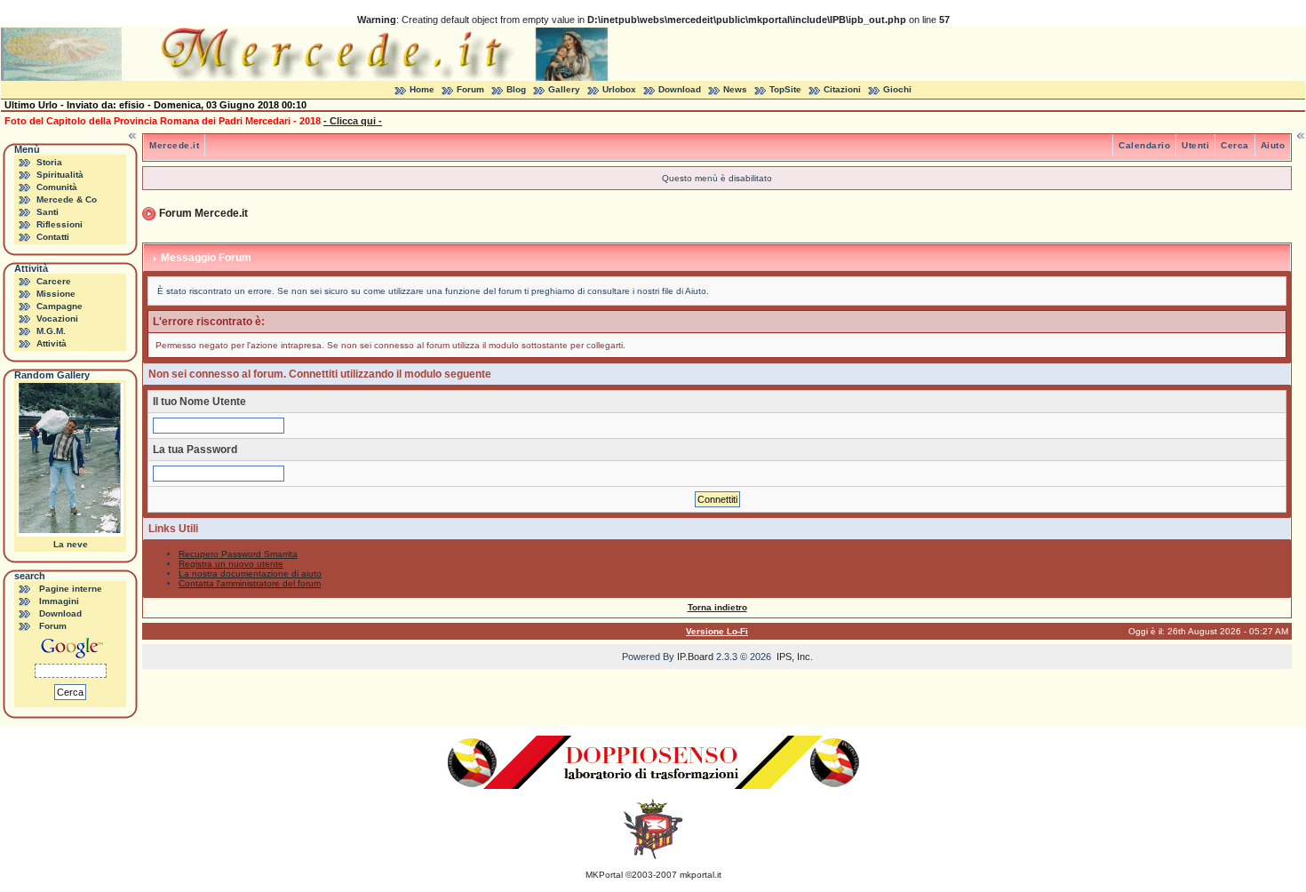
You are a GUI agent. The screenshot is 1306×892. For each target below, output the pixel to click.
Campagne (59, 306)
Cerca (1235, 145)
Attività (51, 343)
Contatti (52, 237)
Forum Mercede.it (203, 213)
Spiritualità (60, 174)
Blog (516, 89)
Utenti (1195, 145)
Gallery (564, 89)
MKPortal (604, 875)
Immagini (59, 601)
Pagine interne (70, 588)
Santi (47, 212)
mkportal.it (700, 875)
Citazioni (842, 89)
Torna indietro (717, 607)
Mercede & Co (66, 199)
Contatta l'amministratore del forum (250, 583)
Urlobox (619, 89)
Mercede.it (174, 145)
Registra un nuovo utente (231, 564)
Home (422, 89)
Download (679, 89)
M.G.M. (51, 331)
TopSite (785, 89)
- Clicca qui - (352, 120)
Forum (470, 89)
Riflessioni (59, 224)
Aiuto (1273, 145)
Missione (56, 294)
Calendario (1144, 145)
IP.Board (695, 656)
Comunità (56, 187)
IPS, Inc (793, 656)
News (735, 89)
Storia (49, 162)
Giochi (897, 89)
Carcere (53, 281)
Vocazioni (57, 318)
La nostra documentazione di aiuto (250, 573)
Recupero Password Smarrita (238, 554)
